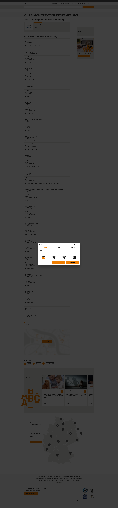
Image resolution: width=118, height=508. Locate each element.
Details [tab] (59, 247)
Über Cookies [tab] (73, 247)
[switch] (54, 258)
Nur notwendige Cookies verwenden (59, 262)
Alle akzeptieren (72, 262)
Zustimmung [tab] (45, 247)
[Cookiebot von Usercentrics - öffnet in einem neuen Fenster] (75, 244)
